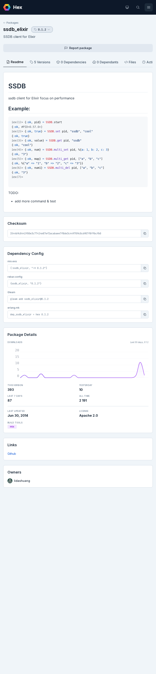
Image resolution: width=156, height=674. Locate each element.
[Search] (138, 7)
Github (12, 453)
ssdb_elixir (15, 29)
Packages (12, 22)
